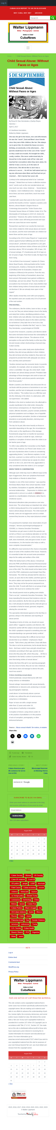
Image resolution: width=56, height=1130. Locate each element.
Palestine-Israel (17, 920)
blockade (41, 884)
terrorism (14, 924)
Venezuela (25, 892)
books (31, 912)
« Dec (11, 861)
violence (14, 892)
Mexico (39, 912)
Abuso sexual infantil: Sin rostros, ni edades (31, 727)
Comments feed (14, 962)
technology (27, 900)
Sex (27, 920)
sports (21, 936)
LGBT (33, 884)
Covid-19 (31, 879)
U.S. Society (16, 928)
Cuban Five (32, 904)
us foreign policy (17, 896)
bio (40, 908)
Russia (14, 916)
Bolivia (14, 904)
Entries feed (12, 957)
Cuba (22, 916)
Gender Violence (38, 920)
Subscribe (17, 816)
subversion (25, 924)
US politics (15, 884)
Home (9, 56)
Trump (34, 924)
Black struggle (30, 908)
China (36, 900)
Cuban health (29, 928)
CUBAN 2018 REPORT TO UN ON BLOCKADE (28, 8)
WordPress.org (13, 967)
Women (24, 756)
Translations (28, 753)
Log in (10, 953)
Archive (38, 13)
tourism (34, 892)
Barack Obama (17, 932)
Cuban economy (30, 888)
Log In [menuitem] (3, 3)
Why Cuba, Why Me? (22, 13)
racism (22, 904)
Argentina (35, 932)
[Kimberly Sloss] (32, 1114)
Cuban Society (16, 756)
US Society (38, 875)
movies (41, 888)
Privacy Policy (13, 972)
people (25, 884)
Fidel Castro (16, 888)
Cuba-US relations (18, 879)
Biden (13, 936)
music (29, 916)
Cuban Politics (16, 908)
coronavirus (15, 900)
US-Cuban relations (18, 912)
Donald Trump (32, 896)
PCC (27, 932)
